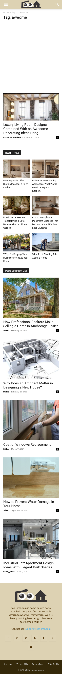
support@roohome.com (37, 628)
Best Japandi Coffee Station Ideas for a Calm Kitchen (15, 184)
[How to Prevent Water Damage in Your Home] (31, 477)
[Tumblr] (43, 638)
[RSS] (34, 638)
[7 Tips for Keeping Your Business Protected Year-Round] (16, 242)
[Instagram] (17, 638)
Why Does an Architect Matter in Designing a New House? (28, 385)
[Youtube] (31, 647)
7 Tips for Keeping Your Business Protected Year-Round (16, 258)
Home (6, 12)
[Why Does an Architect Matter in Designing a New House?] (31, 359)
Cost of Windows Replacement (27, 445)
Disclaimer (8, 664)
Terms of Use (23, 664)
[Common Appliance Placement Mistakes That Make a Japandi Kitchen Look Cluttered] (45, 205)
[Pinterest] (25, 638)
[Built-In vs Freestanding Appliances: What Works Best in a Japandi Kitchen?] (45, 169)
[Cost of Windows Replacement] (31, 420)
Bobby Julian (9, 571)
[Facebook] (8, 638)
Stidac (6, 330)
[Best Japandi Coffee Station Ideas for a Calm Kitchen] (16, 169)
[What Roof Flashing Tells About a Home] (45, 242)
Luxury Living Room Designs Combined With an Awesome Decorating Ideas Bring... (25, 129)
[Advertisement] (31, 61)
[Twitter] (52, 638)
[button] (5, 4)
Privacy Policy (38, 664)
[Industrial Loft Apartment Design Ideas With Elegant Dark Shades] (31, 539)
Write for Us (53, 664)
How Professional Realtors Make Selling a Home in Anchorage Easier (30, 324)
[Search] (57, 4)
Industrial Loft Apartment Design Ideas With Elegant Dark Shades (28, 565)
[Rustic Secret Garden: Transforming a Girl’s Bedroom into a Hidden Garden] (16, 205)
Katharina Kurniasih (12, 137)
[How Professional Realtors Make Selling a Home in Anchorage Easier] (31, 298)
